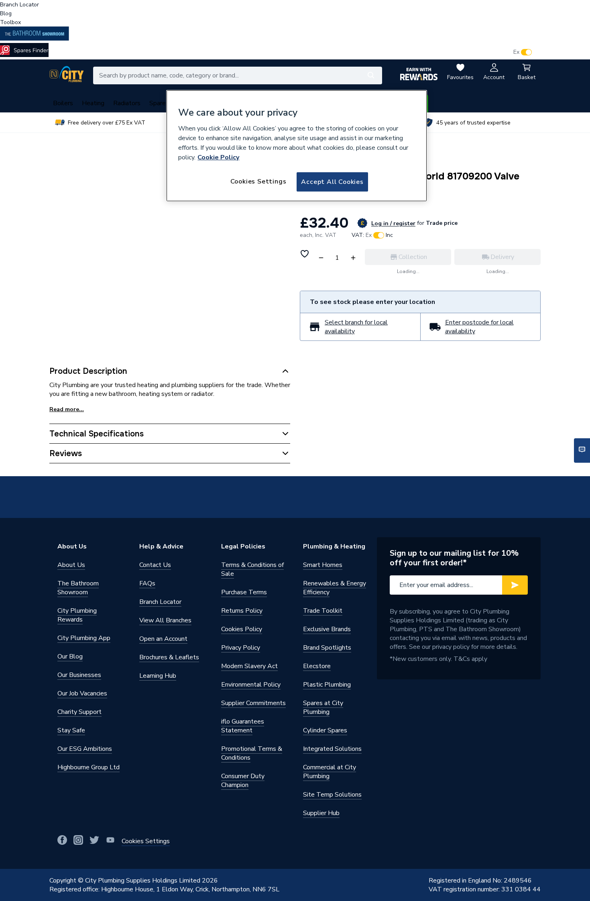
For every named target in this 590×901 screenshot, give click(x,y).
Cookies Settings (258, 181)
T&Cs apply (470, 658)
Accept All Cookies (332, 181)
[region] (296, 146)
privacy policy (451, 646)
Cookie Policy (218, 157)
